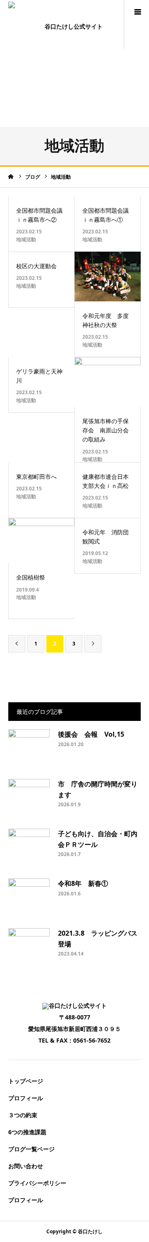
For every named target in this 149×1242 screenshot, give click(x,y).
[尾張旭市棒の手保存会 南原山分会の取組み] (107, 382)
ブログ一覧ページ (31, 1149)
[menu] (137, 11)
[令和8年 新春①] (29, 899)
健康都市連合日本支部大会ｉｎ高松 (105, 481)
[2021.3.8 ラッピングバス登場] (29, 949)
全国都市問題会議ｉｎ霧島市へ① (105, 214)
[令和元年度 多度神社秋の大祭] (107, 276)
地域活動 (26, 239)
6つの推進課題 (27, 1132)
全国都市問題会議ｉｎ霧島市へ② (39, 214)
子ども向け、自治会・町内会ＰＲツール (97, 839)
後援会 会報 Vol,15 (94, 734)
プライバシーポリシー (37, 1183)
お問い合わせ (25, 1166)
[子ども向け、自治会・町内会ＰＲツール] (29, 849)
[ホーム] (11, 176)
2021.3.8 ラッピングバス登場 (97, 938)
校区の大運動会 (36, 266)
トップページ (25, 1081)
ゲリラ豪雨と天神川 (39, 375)
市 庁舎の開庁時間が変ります (97, 789)
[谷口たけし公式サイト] (70, 25)
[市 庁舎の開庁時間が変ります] (29, 799)
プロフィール (25, 1098)
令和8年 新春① (83, 883)
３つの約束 (22, 1115)
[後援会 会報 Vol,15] (29, 750)
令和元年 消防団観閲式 (105, 536)
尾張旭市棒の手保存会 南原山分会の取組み (105, 430)
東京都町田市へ (36, 476)
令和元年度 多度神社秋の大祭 (105, 320)
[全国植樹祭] (41, 540)
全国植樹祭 (30, 577)
